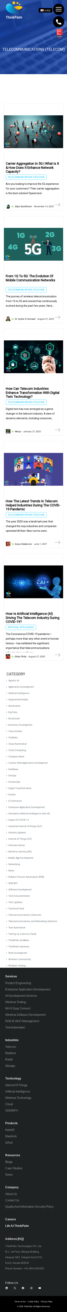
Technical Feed (16, 908)
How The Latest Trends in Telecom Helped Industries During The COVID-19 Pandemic (33, 505)
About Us (11, 1194)
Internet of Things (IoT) (20, 839)
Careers (10, 1219)
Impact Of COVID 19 (18, 820)
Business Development (20, 725)
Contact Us (12, 1200)
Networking (14, 864)
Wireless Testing (17, 965)
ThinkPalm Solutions (18, 946)
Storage (10, 1065)
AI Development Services (21, 995)
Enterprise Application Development (26, 807)
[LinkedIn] (6, 1288)
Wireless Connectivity (19, 959)
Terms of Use (20, 1301)
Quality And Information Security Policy (29, 1206)
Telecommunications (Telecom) (24, 915)
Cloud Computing (17, 750)
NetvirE (10, 1129)
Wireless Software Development (25, 1014)
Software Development (20, 889)
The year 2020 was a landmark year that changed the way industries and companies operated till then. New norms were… (31, 526)
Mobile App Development (21, 858)
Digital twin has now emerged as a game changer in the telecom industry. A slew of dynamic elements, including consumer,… (30, 413)
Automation (14, 706)
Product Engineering (18, 983)
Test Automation (16, 927)
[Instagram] (31, 1288)
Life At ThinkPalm (17, 1225)
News (11, 870)
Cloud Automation (17, 744)
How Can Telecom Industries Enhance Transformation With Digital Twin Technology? (32, 393)
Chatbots (13, 737)
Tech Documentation (19, 896)
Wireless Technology (18, 1097)
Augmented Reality (18, 699)
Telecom (10, 1046)
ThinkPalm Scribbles (18, 940)
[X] (15, 1288)
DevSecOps (14, 782)
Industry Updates (17, 832)
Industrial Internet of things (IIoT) (25, 826)
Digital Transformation (19, 788)
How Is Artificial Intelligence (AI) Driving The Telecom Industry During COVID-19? (32, 618)
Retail (9, 1059)
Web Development (17, 953)
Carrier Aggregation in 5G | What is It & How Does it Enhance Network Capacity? (32, 167)
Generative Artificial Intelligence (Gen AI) (29, 813)
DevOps (12, 775)
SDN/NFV (13, 883)
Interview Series (16, 845)
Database (13, 769)
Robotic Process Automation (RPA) (26, 877)
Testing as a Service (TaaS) (22, 934)
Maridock (11, 1136)
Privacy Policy (46, 1301)
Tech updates (15, 902)
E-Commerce (15, 801)
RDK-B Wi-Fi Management (22, 1021)
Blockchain (14, 718)
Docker (12, 794)
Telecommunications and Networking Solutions (32, 921)
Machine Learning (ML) (20, 851)
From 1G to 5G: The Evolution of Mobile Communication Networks (30, 278)
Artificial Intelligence (18, 693)
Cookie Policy (33, 1301)
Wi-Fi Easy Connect (17, 1008)
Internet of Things (16, 1085)
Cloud (9, 1104)
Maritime (10, 1053)
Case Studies (13, 1168)
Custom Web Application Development (28, 763)
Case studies (15, 731)
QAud (8, 1142)
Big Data (12, 712)
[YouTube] (39, 1288)
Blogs (8, 1162)
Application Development (21, 687)
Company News (16, 756)
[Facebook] (23, 1288)
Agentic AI (13, 680)
